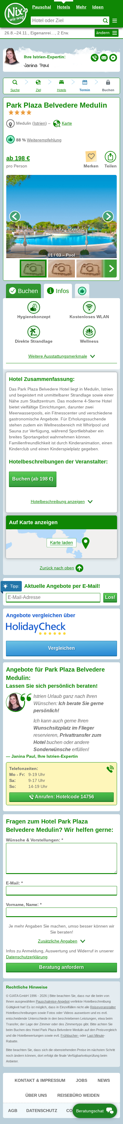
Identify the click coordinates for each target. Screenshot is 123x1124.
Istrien (39, 123)
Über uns (36, 1095)
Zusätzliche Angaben (57, 941)
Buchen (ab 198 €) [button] (32, 478)
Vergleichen (61, 648)
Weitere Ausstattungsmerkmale (57, 356)
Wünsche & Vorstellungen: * (34, 840)
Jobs (81, 1080)
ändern (103, 32)
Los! (110, 597)
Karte (67, 123)
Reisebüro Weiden (78, 1095)
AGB (12, 1110)
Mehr (81, 6)
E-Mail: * (14, 883)
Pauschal (41, 6)
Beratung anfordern (61, 967)
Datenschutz (41, 1110)
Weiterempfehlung (44, 140)
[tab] (23, 291)
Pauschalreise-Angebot (53, 1001)
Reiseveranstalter (103, 1007)
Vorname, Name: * (23, 904)
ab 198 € (18, 158)
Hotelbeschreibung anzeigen (58, 501)
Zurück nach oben (57, 567)
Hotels (63, 6)
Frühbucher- (70, 1035)
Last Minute (95, 1035)
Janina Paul (36, 66)
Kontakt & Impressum (40, 1080)
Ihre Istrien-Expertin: (45, 56)
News (104, 1080)
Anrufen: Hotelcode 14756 (64, 796)
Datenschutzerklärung (26, 956)
